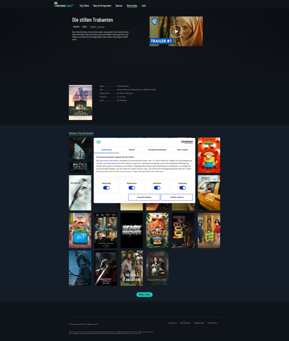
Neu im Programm (102, 5)
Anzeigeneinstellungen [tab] (157, 150)
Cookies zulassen (177, 197)
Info (144, 5)
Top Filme (84, 5)
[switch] (132, 188)
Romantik (76, 27)
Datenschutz (212, 323)
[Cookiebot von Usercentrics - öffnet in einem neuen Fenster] (183, 142)
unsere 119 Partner (111, 161)
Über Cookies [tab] (182, 150)
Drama (85, 27)
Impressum (173, 323)
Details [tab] (132, 150)
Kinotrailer (132, 5)
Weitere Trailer (144, 294)
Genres (119, 5)
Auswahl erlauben (144, 197)
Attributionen (185, 323)
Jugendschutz (199, 323)
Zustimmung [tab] (106, 150)
